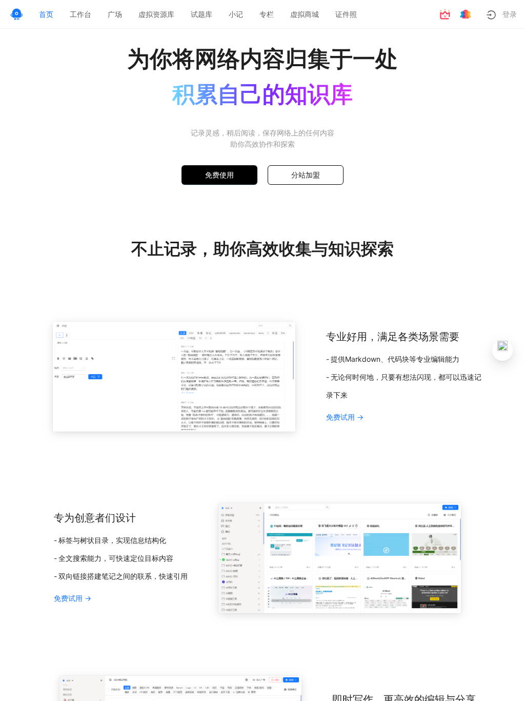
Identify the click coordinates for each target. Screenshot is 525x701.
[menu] (231, 14)
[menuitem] (46, 14)
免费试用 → (345, 417)
